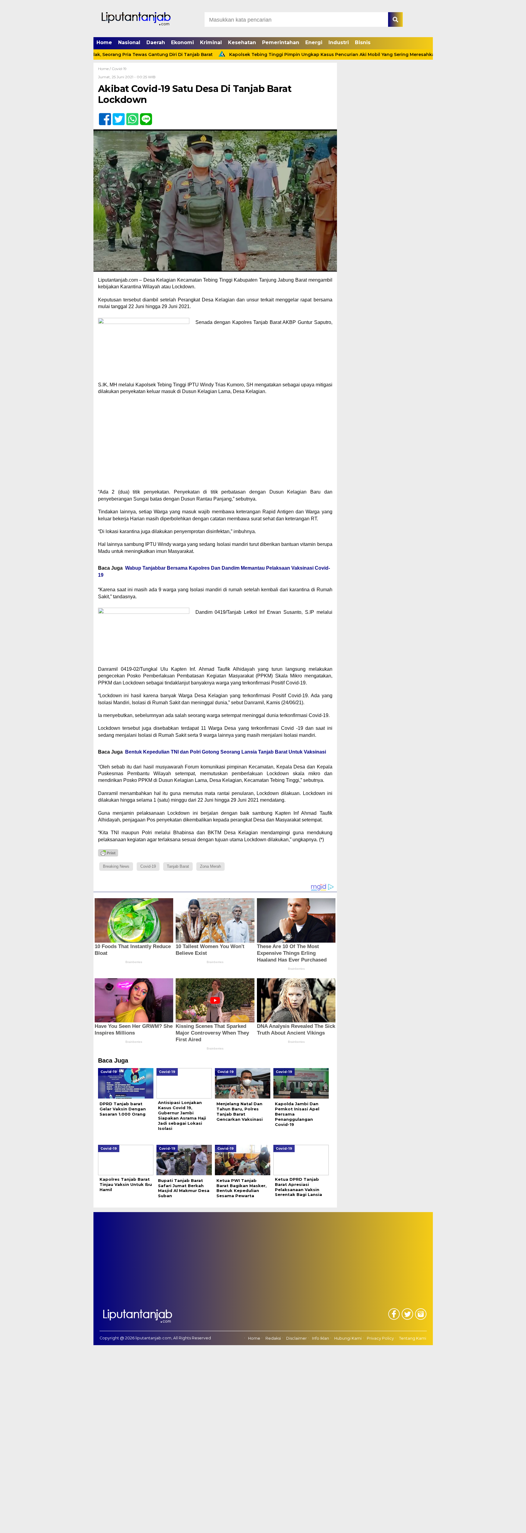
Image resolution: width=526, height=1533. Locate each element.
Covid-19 (119, 68)
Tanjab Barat (178, 866)
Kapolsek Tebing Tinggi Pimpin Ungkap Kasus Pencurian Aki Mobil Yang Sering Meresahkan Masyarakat (298, 54)
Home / (105, 68)
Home (104, 42)
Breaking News (116, 866)
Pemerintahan (280, 42)
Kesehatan (242, 42)
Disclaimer (296, 1338)
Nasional (129, 42)
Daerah (155, 42)
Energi (313, 42)
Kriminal (211, 42)
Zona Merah (210, 866)
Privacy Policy (380, 1338)
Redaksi (273, 1338)
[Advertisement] (215, 443)
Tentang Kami (412, 1338)
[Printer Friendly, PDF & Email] (108, 852)
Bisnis (362, 42)
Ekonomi (182, 42)
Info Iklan (320, 1338)
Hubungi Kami (348, 1338)
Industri (338, 42)
